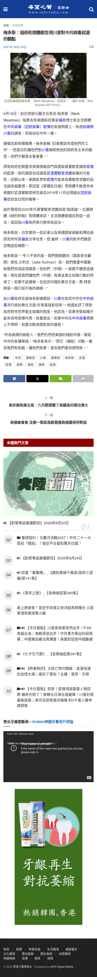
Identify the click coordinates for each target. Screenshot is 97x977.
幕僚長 (55, 358)
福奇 (62, 120)
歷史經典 (28, 953)
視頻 (50, 958)
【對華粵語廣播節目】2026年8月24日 (51, 558)
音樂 (25, 958)
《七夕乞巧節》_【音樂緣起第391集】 (51, 653)
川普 (45, 149)
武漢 (82, 358)
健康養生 (71, 949)
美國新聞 (17, 25)
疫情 (46, 126)
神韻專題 (9, 958)
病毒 (20, 364)
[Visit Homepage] (48, 9)
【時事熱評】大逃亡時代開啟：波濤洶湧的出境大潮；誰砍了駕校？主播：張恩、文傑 (54, 671)
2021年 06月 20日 (15, 47)
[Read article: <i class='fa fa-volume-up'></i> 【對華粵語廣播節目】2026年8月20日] (48, 483)
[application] (48, 756)
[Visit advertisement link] (48, 857)
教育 (37, 958)
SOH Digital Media (62, 966)
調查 (42, 364)
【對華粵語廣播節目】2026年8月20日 (38, 522)
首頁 (6, 25)
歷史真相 (46, 953)
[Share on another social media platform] (83, 378)
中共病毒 (14, 126)
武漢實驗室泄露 (59, 173)
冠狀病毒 (32, 126)
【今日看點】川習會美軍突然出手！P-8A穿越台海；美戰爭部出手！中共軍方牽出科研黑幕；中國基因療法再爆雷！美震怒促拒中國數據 (55, 633)
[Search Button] (91, 9)
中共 (18, 358)
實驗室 (30, 358)
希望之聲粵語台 (22, 966)
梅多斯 (69, 358)
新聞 (19, 949)
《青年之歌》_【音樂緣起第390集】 (50, 592)
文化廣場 (9, 953)
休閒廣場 (65, 953)
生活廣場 (53, 949)
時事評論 (34, 949)
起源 (53, 364)
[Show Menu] (5, 9)
